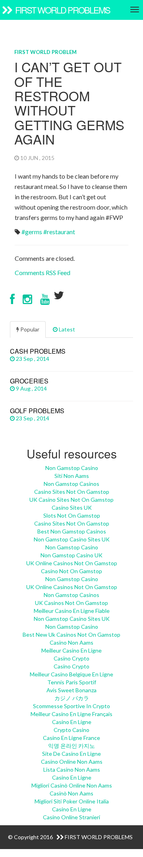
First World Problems (62, 10)
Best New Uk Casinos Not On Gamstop (71, 634)
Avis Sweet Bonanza (71, 690)
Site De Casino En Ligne (71, 753)
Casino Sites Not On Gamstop (71, 491)
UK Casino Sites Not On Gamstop (71, 499)
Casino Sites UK (72, 507)
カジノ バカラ (71, 698)
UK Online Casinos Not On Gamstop (71, 563)
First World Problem (45, 52)
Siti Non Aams (71, 475)
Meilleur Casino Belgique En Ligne (71, 674)
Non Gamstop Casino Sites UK (72, 539)
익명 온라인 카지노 (71, 745)
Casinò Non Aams (71, 793)
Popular (29, 329)
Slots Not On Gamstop (71, 515)
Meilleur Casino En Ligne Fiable (72, 610)
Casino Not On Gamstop (71, 571)
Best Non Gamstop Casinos (71, 531)
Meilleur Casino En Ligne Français (71, 714)
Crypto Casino (71, 729)
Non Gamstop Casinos (71, 483)
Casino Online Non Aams (71, 761)
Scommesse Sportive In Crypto (71, 706)
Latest (66, 329)
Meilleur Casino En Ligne (71, 650)
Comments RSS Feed (42, 272)
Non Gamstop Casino (71, 467)
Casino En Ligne (71, 721)
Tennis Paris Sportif (71, 682)
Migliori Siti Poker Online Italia (72, 801)
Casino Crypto (71, 658)
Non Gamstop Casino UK (71, 555)
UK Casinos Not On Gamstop (71, 602)
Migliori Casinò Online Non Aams (71, 785)
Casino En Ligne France (71, 737)
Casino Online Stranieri (71, 817)
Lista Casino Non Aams (71, 769)
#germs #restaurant (48, 231)
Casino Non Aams (71, 642)
